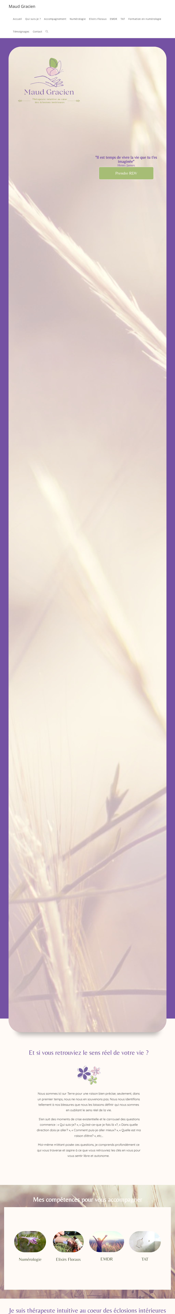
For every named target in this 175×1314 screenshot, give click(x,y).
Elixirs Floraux (68, 1259)
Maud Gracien (22, 6)
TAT (145, 1259)
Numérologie (30, 1259)
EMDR (106, 1259)
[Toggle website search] (47, 31)
